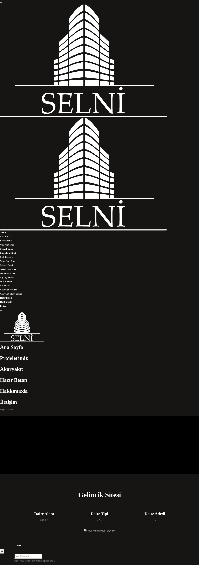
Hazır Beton (6, 298)
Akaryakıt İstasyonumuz (11, 294)
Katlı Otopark (6, 257)
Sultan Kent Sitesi (8, 273)
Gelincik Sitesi (6, 249)
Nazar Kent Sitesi (7, 261)
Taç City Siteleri (7, 277)
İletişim (3, 306)
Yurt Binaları (6, 282)
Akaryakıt (5, 285)
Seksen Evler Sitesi (8, 269)
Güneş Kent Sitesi (8, 253)
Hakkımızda (6, 302)
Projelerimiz (6, 240)
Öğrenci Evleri (6, 265)
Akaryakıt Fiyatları (8, 290)
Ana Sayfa (5, 236)
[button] (21, 531)
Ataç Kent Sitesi (7, 245)
